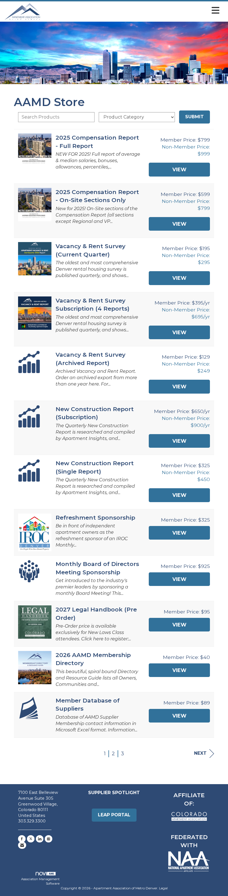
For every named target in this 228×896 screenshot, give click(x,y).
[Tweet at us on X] (30, 838)
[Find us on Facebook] (22, 838)
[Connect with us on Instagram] (48, 838)
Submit (194, 116)
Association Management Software (40, 881)
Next (200, 753)
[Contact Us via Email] (22, 845)
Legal (163, 888)
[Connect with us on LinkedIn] (39, 838)
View (179, 169)
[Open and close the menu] (131, 10)
